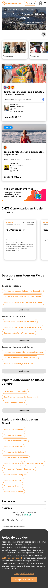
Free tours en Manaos (13, 480)
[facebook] (8, 520)
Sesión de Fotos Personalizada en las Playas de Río (24, 153)
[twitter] (17, 520)
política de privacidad (12, 558)
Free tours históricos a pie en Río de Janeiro (22, 297)
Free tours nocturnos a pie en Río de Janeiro (22, 327)
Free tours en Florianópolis (15, 441)
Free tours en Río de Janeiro (21, 9)
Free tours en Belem (12, 463)
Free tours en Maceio (34, 463)
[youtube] (12, 520)
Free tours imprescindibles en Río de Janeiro (23, 291)
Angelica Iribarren (17, 106)
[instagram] (3, 520)
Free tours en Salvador (13, 435)
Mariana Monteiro (17, 166)
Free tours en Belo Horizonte (16, 458)
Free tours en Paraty (12, 486)
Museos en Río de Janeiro (14, 402)
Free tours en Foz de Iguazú (15, 474)
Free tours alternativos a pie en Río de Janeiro (23, 302)
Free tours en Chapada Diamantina (19, 469)
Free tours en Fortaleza (14, 452)
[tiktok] (22, 520)
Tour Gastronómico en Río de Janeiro (20, 397)
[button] (15, 49)
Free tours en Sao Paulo (14, 429)
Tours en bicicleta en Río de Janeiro (19, 333)
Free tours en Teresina (13, 491)
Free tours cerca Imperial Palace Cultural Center (24, 352)
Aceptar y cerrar (24, 579)
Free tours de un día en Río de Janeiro (20, 321)
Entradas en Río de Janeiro (15, 391)
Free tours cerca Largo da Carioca (18, 363)
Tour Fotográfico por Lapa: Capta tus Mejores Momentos (24, 93)
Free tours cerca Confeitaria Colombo (20, 358)
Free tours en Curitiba (13, 446)
